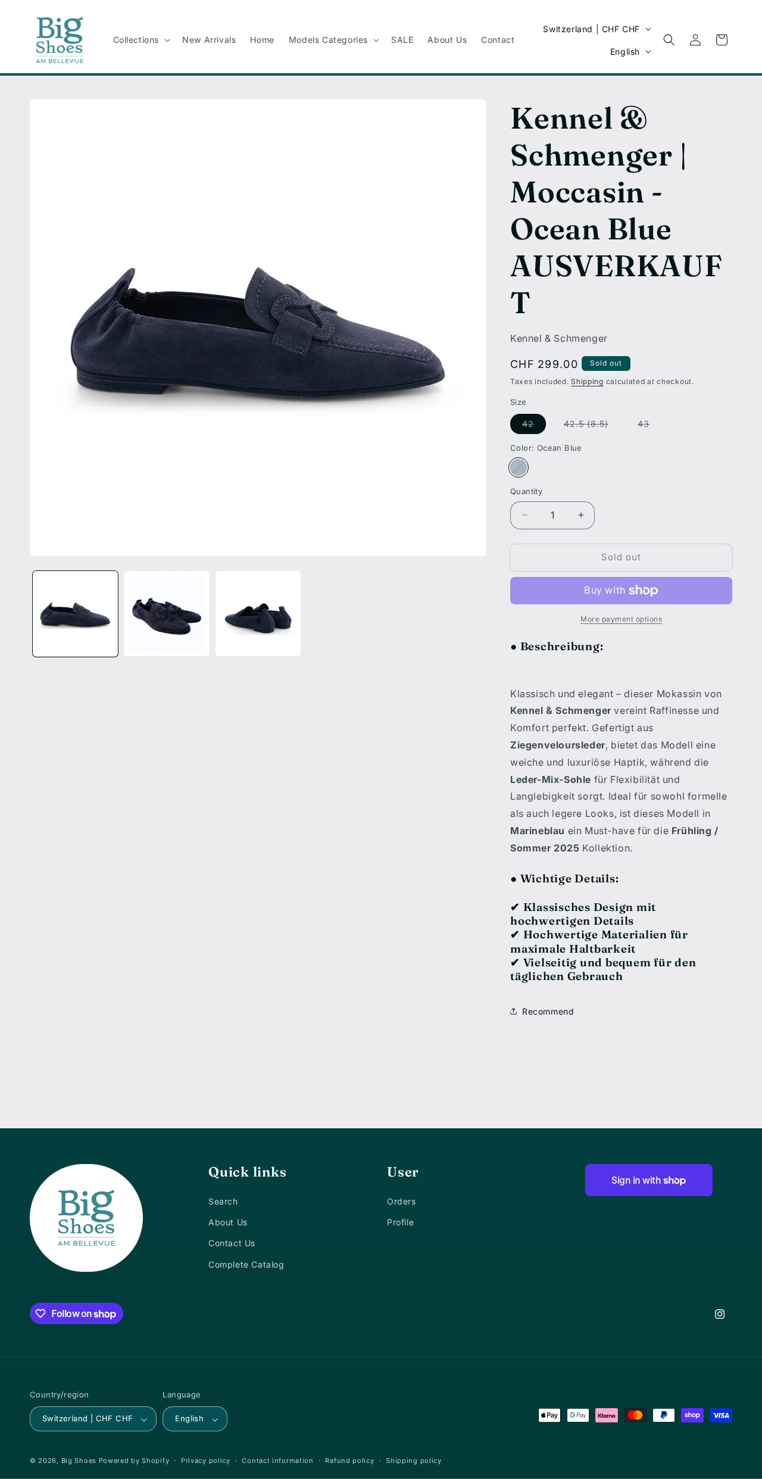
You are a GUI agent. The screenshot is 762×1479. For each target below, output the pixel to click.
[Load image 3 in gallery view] (258, 613)
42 (534, 426)
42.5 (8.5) (592, 426)
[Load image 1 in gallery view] (75, 613)
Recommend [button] (548, 1011)
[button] (141, 39)
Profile (400, 1222)
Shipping (587, 381)
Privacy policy (205, 1461)
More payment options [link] (621, 618)
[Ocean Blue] (518, 467)
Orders (401, 1201)
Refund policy (349, 1461)
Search (223, 1201)
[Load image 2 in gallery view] (166, 613)
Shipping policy (414, 1461)
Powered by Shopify (134, 1461)
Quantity (526, 491)
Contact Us (231, 1243)
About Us (228, 1222)
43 (649, 426)
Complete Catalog (246, 1264)
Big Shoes (78, 1461)
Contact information (277, 1461)
